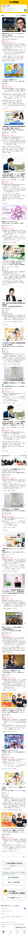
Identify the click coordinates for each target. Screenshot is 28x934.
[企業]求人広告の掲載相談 (19, 924)
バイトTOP (3, 916)
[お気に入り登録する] (24, 29)
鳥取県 (8, 916)
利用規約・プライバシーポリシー (7, 924)
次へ (23, 856)
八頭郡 (12, 916)
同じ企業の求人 (5, 155)
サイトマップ (12, 922)
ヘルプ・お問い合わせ (5, 922)
